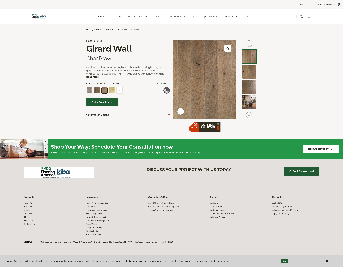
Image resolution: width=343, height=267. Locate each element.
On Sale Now (29, 224)
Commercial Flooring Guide (97, 221)
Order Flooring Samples (282, 206)
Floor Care (28, 221)
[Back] (249, 43)
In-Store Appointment (205, 16)
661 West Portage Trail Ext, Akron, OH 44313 (154, 242)
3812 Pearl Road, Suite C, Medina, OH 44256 (59, 242)
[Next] (249, 115)
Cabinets (159, 16)
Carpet (27, 210)
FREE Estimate (178, 16)
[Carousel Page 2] (249, 71)
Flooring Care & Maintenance (160, 210)
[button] (326, 4)
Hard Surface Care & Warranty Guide (164, 206)
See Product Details (97, 114)
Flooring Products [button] (108, 16)
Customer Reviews (218, 210)
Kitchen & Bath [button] (136, 16)
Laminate (28, 213)
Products (109, 29)
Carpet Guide (91, 206)
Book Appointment (318, 148)
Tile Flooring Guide (94, 213)
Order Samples (100, 102)
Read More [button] (92, 76)
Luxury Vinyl (29, 203)
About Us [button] (229, 16)
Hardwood (122, 29)
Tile (25, 217)
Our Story (214, 203)
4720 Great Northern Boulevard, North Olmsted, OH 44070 (106, 242)
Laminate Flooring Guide (96, 217)
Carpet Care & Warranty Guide (161, 203)
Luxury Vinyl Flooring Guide (97, 203)
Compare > (163, 84)
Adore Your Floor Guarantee (222, 213)
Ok (284, 261)
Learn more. (227, 261)
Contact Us (277, 203)
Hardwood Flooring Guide (97, 210)
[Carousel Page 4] (249, 102)
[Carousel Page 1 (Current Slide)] (249, 56)
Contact (248, 16)
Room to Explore (217, 206)
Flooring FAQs (92, 231)
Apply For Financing (280, 213)
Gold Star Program (218, 217)
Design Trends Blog (94, 228)
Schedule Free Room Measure (285, 210)
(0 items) (316, 16)
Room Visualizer (93, 224)
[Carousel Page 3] (249, 86)
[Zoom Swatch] (180, 111)
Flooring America (93, 29)
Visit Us (303, 4)
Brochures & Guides (94, 234)
